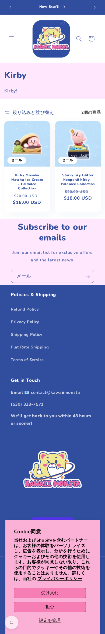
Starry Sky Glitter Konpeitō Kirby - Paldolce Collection (78, 179)
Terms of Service (27, 359)
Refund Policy (25, 309)
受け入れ (49, 593)
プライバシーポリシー (59, 579)
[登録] (88, 276)
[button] (11, 39)
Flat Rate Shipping (30, 347)
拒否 (50, 607)
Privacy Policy (25, 322)
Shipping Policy (26, 334)
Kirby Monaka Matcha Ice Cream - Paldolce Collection (27, 181)
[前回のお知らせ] (10, 7)
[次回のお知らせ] (95, 7)
